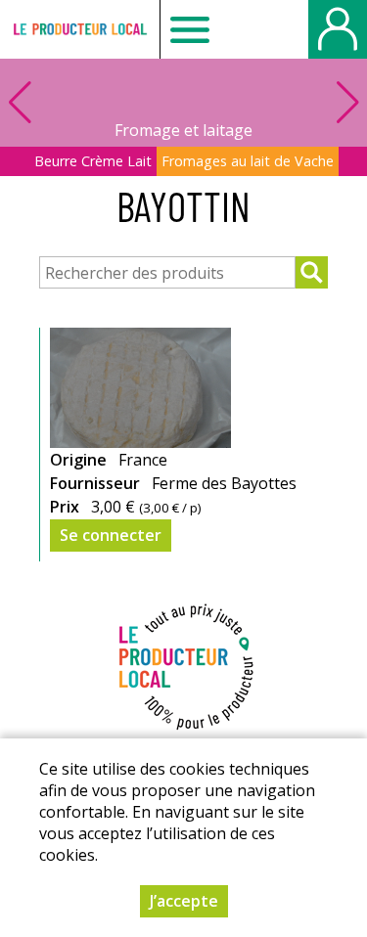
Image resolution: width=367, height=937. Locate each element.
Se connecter (110, 535)
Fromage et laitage (183, 130)
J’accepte (184, 901)
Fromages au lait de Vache (247, 161)
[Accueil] (80, 29)
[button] (347, 103)
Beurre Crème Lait (93, 161)
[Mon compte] (337, 29)
